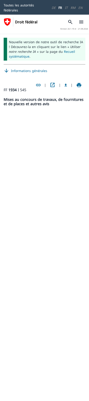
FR (60, 7)
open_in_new (52, 85)
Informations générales (25, 71)
